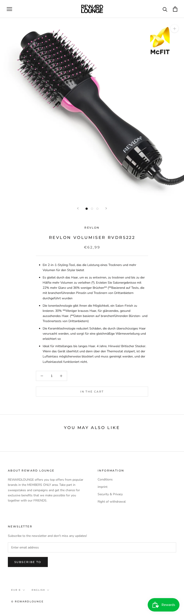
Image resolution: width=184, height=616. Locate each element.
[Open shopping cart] (175, 9)
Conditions (105, 479)
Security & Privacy (110, 494)
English (38, 589)
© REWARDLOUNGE (27, 601)
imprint (102, 487)
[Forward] (106, 208)
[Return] (78, 208)
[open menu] (9, 9)
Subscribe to (27, 562)
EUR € (16, 589)
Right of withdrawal (112, 501)
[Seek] (165, 9)
